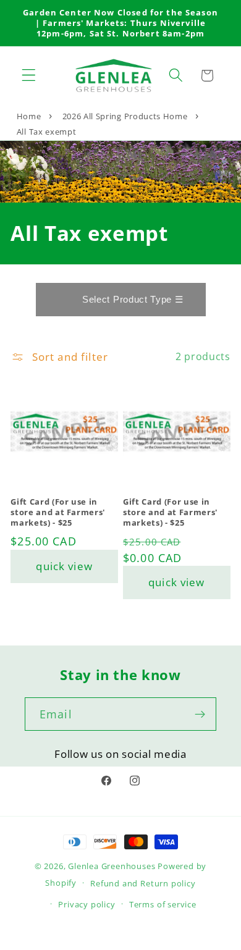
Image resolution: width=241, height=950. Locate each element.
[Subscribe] (200, 714)
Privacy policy (86, 904)
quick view (64, 566)
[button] (28, 75)
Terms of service (163, 904)
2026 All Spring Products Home (125, 116)
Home (29, 116)
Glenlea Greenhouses (111, 866)
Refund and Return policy (142, 883)
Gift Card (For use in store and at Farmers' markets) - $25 (58, 512)
